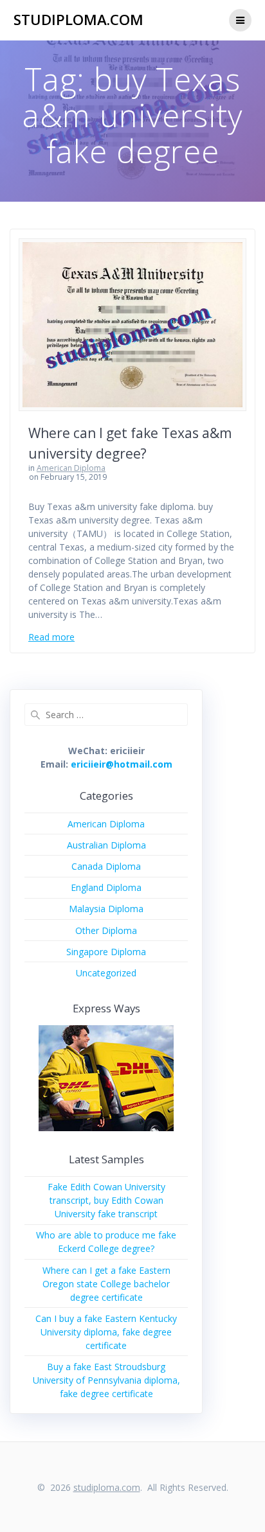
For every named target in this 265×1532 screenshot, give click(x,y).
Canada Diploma (106, 866)
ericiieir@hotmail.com (121, 764)
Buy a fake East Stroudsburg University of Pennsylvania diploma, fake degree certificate (106, 1380)
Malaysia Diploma (106, 908)
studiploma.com (78, 20)
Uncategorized (106, 973)
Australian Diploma (106, 845)
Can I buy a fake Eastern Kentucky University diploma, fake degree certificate (106, 1332)
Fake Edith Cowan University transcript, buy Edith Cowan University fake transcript (106, 1200)
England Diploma (106, 887)
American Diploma (71, 467)
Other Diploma (106, 930)
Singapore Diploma (106, 952)
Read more (51, 637)
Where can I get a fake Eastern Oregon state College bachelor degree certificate (106, 1283)
